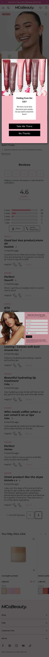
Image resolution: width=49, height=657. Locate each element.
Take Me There (24, 126)
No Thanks (24, 133)
